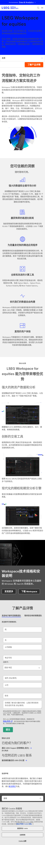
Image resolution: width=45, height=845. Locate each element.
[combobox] (22, 667)
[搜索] (38, 8)
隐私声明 (6, 721)
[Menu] (42, 8)
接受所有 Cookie (22, 828)
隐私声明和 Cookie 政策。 (24, 824)
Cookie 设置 (22, 841)
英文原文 (12, 786)
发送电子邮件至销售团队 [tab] (11, 615)
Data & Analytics (26, 2)
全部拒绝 (22, 835)
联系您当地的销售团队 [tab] (33, 615)
